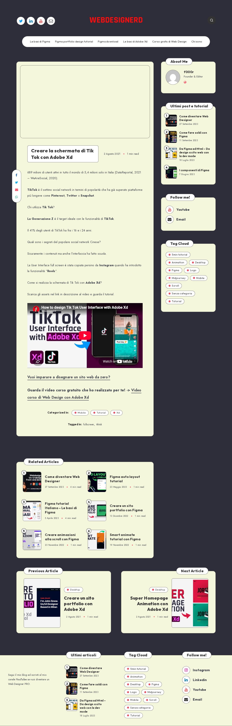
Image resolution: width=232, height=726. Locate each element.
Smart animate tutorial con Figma (125, 537)
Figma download (108, 41)
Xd (118, 412)
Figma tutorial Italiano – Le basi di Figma (61, 508)
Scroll (175, 285)
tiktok (99, 424)
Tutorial (101, 412)
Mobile (82, 412)
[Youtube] (41, 21)
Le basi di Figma (40, 41)
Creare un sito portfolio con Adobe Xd (79, 603)
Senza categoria (182, 293)
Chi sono (196, 41)
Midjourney (178, 278)
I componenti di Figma (194, 170)
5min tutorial (179, 254)
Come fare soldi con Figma (193, 134)
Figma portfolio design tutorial (74, 41)
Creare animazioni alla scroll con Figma (62, 537)
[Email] (51, 21)
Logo (193, 270)
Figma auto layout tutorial (125, 479)
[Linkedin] (31, 21)
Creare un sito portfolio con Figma (126, 508)
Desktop (200, 262)
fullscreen (88, 424)
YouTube (21, 679)
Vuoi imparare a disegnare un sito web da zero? (68, 377)
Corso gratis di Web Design (169, 41)
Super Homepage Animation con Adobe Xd (149, 603)
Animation (178, 262)
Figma (175, 270)
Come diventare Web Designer (62, 479)
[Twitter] (21, 21)
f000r (189, 72)
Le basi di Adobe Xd (135, 41)
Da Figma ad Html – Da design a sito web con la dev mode (194, 152)
